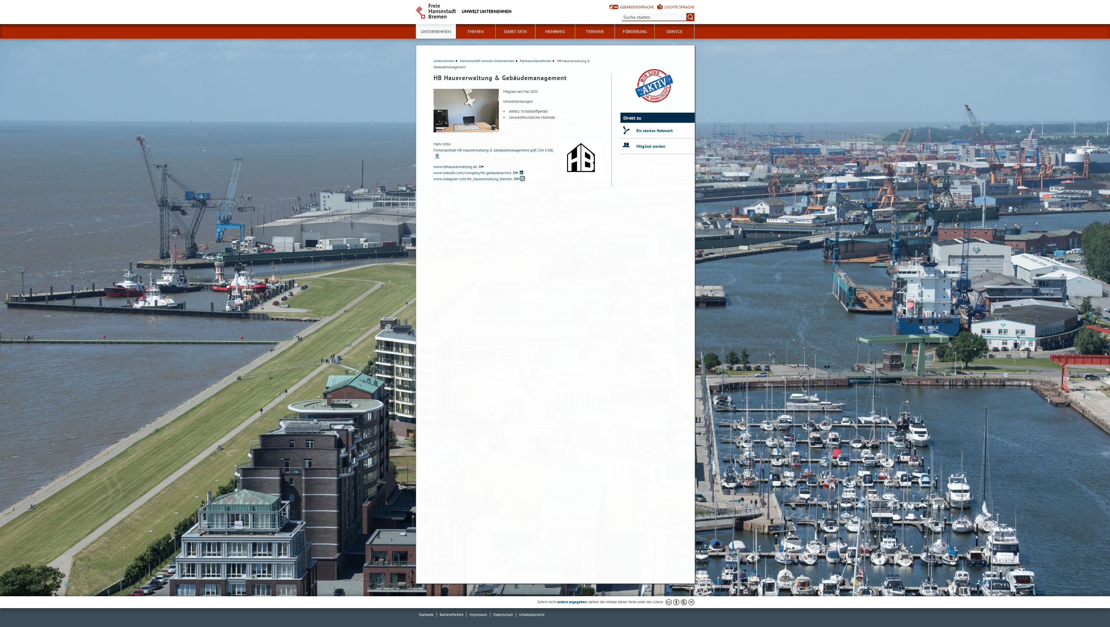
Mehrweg (555, 31)
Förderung (635, 31)
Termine (595, 31)
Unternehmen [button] (436, 31)
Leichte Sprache (679, 7)
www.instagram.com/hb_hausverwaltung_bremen (473, 178)
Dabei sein (515, 31)
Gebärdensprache (637, 7)
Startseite (426, 614)
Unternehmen (444, 61)
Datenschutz (503, 614)
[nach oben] (1092, 609)
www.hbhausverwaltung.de (455, 166)
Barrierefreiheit (451, 614)
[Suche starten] (690, 17)
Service (674, 31)
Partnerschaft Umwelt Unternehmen (487, 61)
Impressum (478, 614)
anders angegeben (572, 601)
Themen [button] (475, 31)
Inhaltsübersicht (531, 614)
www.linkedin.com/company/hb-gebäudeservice (472, 172)
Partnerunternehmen (535, 61)
